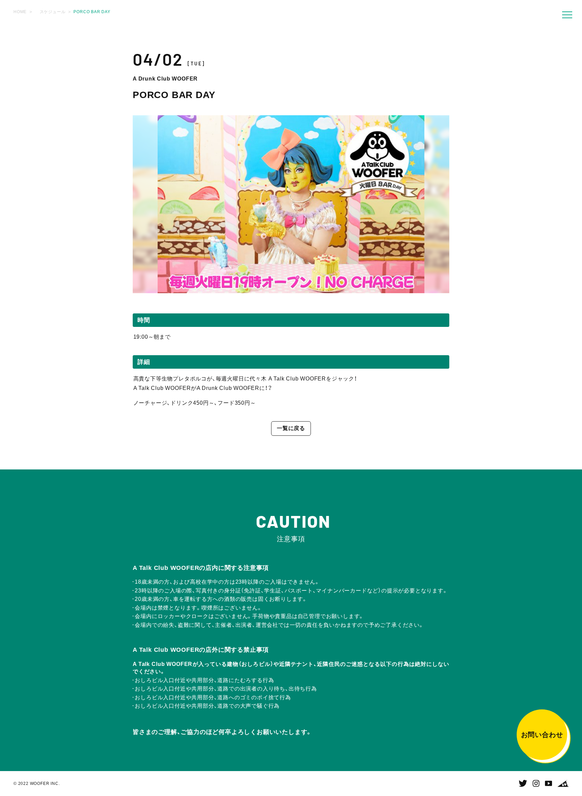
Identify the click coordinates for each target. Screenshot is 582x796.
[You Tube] (548, 783)
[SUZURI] (563, 783)
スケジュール (53, 11)
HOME (20, 11)
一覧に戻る (291, 428)
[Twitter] (523, 783)
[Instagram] (536, 783)
